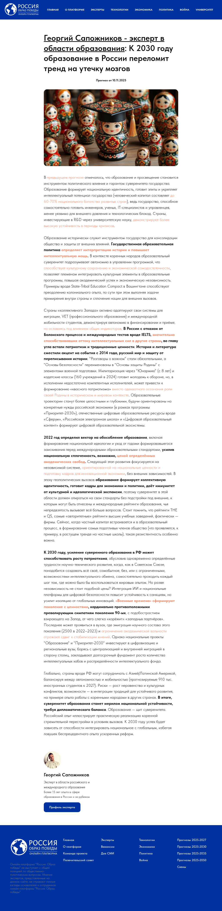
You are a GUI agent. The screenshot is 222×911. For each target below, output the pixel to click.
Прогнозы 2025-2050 (191, 860)
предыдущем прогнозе (65, 177)
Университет (204, 9)
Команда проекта (75, 853)
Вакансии (107, 846)
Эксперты (97, 9)
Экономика (143, 9)
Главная (53, 9)
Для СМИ (107, 853)
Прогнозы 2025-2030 (191, 846)
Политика (166, 9)
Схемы (181, 866)
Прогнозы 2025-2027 (191, 840)
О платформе (74, 9)
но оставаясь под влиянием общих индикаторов (82, 328)
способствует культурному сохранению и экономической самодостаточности (107, 268)
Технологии (119, 9)
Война (184, 9)
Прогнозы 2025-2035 (191, 853)
